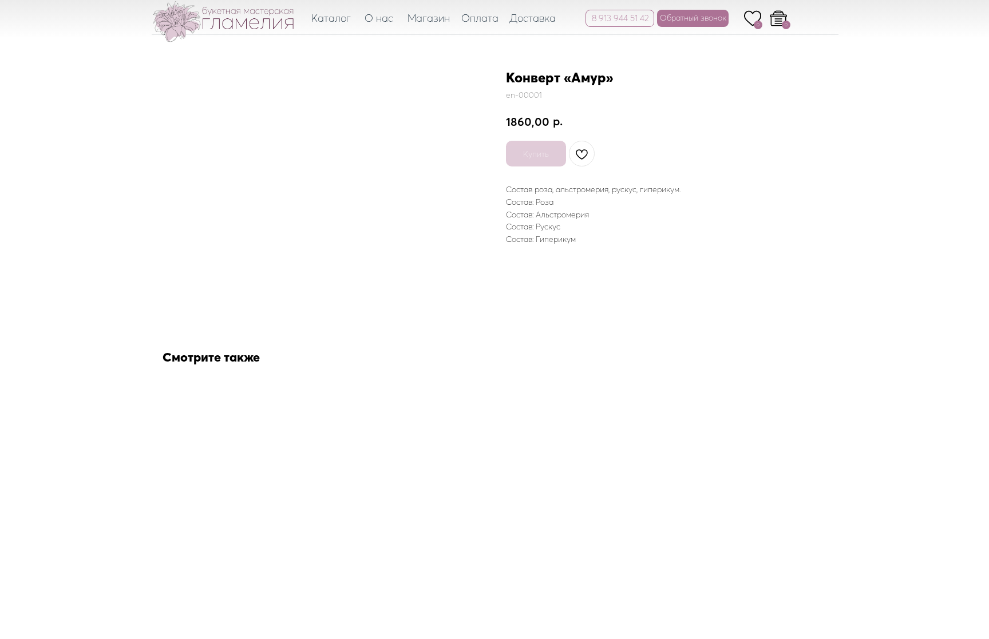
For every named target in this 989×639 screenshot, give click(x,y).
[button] (693, 18)
